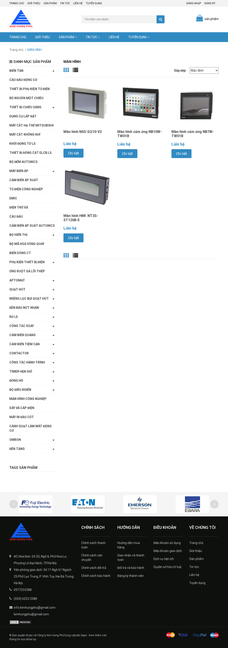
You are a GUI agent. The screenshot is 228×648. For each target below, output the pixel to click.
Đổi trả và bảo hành (130, 568)
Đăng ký (209, 3)
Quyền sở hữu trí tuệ (167, 567)
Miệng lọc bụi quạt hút (29, 298)
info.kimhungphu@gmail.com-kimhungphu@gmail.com (35, 611)
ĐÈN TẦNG (17, 449)
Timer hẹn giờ (20, 371)
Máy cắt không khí (24, 134)
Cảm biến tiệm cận (24, 344)
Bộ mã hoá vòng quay (26, 244)
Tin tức (65, 3)
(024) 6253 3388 (25, 598)
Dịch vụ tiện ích (163, 559)
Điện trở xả (18, 207)
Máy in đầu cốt (21, 417)
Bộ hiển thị (18, 235)
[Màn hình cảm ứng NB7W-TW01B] (195, 103)
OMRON (15, 439)
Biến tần (16, 70)
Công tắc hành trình (27, 362)
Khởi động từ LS (22, 143)
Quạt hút (17, 289)
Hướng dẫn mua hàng (128, 545)
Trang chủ (16, 3)
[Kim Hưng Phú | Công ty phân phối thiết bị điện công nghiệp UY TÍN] (42, 532)
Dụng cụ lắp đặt (23, 116)
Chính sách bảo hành (95, 576)
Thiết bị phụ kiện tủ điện (29, 89)
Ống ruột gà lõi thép (27, 271)
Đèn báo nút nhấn (24, 307)
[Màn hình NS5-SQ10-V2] (87, 103)
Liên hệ (78, 3)
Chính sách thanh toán (93, 545)
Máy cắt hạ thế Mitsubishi (31, 125)
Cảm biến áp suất (23, 180)
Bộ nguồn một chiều (26, 98)
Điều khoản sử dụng (167, 543)
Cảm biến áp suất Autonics (32, 225)
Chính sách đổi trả (93, 568)
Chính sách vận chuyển (91, 558)
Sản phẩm (50, 3)
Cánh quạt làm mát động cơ (30, 428)
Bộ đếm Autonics (23, 162)
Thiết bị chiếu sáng (25, 107)
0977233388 (23, 590)
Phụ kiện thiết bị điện (27, 262)
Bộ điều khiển (20, 389)
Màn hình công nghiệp (28, 399)
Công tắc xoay (21, 326)
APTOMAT (17, 280)
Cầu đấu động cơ (23, 80)
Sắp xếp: (180, 70)
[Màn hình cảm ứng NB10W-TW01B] (141, 103)
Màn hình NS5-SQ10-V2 (82, 132)
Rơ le (13, 317)
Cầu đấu (16, 216)
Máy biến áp (18, 171)
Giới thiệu (33, 3)
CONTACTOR (19, 353)
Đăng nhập (193, 3)
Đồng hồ (16, 380)
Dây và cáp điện (21, 408)
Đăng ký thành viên (130, 576)
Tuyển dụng (94, 3)
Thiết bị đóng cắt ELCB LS (30, 152)
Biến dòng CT (20, 253)
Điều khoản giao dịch (167, 551)
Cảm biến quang (22, 335)
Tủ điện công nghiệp (26, 189)
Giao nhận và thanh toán (130, 558)
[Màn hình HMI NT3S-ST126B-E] (87, 187)
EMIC (13, 198)
